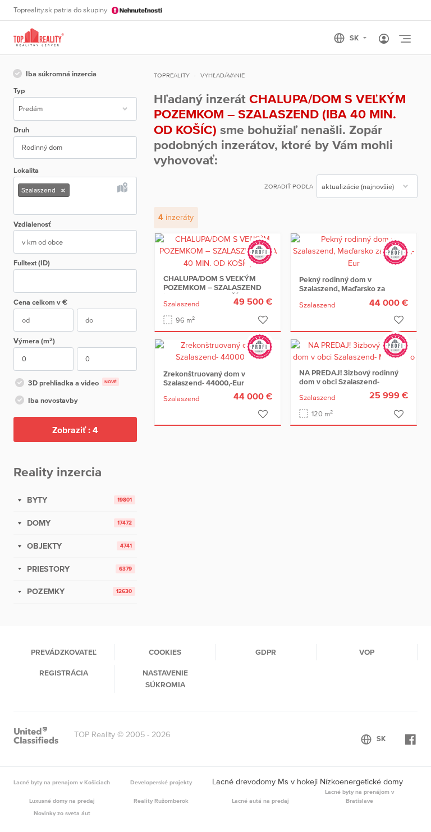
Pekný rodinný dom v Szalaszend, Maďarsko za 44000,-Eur (342, 288)
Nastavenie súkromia (165, 678)
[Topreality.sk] (38, 37)
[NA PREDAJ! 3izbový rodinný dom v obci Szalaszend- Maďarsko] (353, 350)
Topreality (172, 75)
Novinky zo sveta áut (62, 813)
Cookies (165, 651)
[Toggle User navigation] (384, 39)
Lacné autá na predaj (260, 800)
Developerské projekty (161, 782)
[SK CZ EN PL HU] (355, 38)
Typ (19, 90)
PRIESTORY (47, 568)
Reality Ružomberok (161, 800)
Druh (21, 130)
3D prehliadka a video (72, 383)
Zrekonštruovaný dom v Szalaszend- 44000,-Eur (204, 378)
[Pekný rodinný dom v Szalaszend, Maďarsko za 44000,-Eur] (353, 250)
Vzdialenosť (32, 224)
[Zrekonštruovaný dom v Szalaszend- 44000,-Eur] (218, 350)
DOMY (38, 522)
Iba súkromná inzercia (61, 74)
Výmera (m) (34, 341)
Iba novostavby (53, 400)
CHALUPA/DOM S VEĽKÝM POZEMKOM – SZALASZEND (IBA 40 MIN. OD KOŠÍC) (212, 287)
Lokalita (26, 170)
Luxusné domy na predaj (62, 800)
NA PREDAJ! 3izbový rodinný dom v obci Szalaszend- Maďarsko (348, 381)
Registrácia (63, 672)
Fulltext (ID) (31, 263)
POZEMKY (45, 591)
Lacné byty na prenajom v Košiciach (61, 782)
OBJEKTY (43, 545)
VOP (366, 651)
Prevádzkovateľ (64, 651)
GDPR (265, 651)
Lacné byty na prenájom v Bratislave (359, 796)
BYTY (36, 499)
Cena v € (40, 302)
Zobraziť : (75, 430)
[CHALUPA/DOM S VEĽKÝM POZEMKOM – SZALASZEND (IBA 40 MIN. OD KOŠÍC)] (218, 250)
